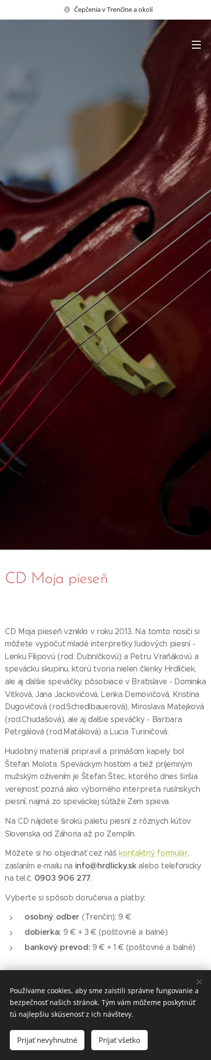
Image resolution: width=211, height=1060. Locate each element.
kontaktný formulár (153, 853)
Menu (196, 44)
